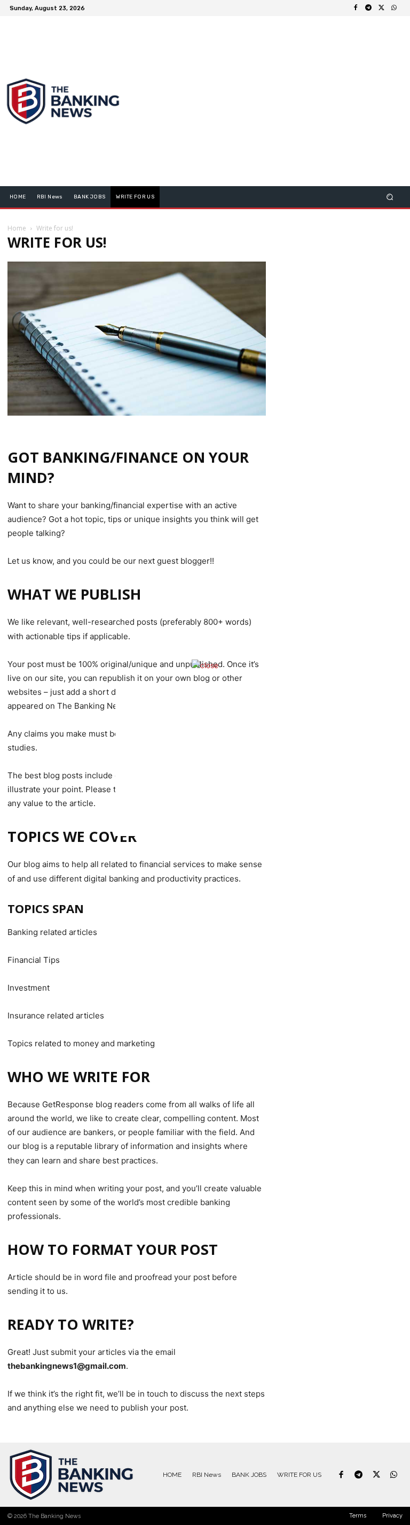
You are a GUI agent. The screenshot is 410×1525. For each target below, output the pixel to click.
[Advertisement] (205, 761)
